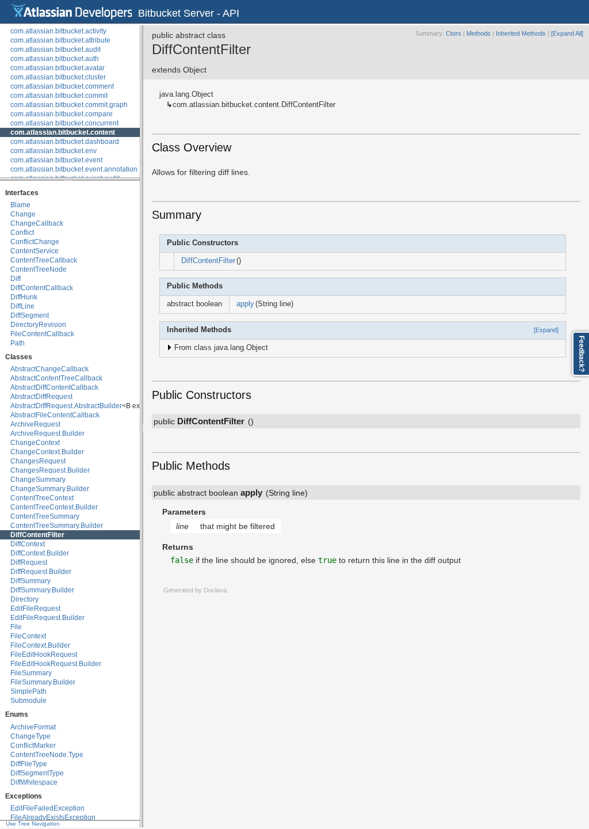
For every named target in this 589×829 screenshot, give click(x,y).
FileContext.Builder (40, 645)
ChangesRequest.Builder (50, 470)
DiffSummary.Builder (42, 590)
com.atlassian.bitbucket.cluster (58, 77)
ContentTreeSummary (44, 516)
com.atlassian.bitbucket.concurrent (64, 123)
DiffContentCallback (41, 288)
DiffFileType (28, 764)
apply (245, 304)
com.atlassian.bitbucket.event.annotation (73, 169)
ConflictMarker (33, 745)
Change (23, 214)
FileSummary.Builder (42, 682)
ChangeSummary (38, 480)
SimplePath (28, 691)
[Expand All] (567, 33)
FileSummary (31, 673)
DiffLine (22, 306)
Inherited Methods (521, 33)
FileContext (28, 636)
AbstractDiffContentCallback (54, 387)
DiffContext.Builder (39, 553)
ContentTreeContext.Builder (54, 507)
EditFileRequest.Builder (47, 618)
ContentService (34, 251)
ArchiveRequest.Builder (47, 433)
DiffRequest (28, 562)
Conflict (22, 233)
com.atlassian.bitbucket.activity (58, 31)
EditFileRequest (35, 608)
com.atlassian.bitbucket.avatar (57, 68)
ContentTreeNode (38, 269)
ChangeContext (35, 443)
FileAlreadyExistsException (52, 817)
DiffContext (27, 544)
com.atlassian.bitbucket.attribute (60, 40)
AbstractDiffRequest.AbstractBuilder (66, 406)
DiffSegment (29, 315)
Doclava (215, 590)
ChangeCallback (36, 223)
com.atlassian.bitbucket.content (62, 132)
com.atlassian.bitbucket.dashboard (64, 142)
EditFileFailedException (47, 808)
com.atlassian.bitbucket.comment (62, 86)
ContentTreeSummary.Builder (56, 526)
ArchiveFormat (33, 727)
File (16, 627)
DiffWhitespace (34, 782)
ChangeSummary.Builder (49, 489)
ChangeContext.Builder (47, 452)
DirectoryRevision (38, 325)
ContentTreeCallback (43, 260)
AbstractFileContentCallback (55, 415)
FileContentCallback (42, 334)
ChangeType (30, 736)
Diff (15, 279)
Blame (20, 205)
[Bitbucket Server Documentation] (72, 11)
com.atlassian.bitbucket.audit (55, 49)
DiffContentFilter (37, 535)
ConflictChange (34, 242)
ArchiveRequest (35, 424)
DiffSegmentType (37, 773)
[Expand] (546, 329)
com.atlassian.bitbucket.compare (61, 114)
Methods (478, 33)
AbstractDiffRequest (41, 397)
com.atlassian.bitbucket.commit (59, 96)
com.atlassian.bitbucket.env (53, 151)
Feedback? (581, 354)
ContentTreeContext (42, 498)
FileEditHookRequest (43, 655)
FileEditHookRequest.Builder (55, 664)
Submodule (28, 701)
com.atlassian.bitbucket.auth (54, 59)
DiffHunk (23, 297)
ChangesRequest (38, 461)
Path (17, 343)
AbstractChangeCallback (49, 369)
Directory (24, 599)
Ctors (453, 33)
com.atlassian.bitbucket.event (56, 160)
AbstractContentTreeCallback (56, 378)
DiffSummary (30, 581)
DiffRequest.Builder (40, 572)
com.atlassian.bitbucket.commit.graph (69, 105)
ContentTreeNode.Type (46, 755)
